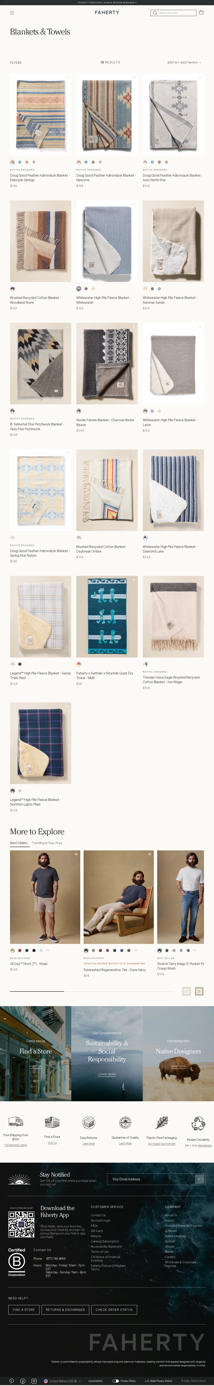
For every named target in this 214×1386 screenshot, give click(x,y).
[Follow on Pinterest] (11, 1381)
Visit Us (36, 1066)
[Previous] (5, 2)
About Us (171, 1215)
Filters (16, 63)
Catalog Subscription (105, 1241)
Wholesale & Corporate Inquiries (180, 1264)
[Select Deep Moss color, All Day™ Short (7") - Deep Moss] (26, 950)
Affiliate (170, 1246)
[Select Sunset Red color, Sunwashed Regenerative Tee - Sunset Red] (100, 950)
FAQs (94, 1226)
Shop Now (178, 1066)
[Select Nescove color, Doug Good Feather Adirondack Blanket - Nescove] (26, 162)
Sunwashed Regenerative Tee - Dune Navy (115, 969)
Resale (172, 1231)
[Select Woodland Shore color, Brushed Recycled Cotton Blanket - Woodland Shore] (12, 288)
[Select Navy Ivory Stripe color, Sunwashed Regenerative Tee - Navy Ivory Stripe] (128, 950)
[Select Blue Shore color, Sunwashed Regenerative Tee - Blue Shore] (121, 950)
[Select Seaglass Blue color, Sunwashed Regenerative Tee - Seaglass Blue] (93, 950)
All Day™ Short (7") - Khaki (28, 963)
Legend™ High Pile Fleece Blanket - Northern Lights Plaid (35, 802)
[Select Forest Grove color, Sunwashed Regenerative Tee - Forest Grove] (114, 950)
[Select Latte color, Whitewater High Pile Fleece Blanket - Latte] (85, 288)
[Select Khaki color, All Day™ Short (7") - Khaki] (12, 950)
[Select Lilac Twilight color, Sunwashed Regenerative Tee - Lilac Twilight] (107, 950)
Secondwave (205, 1145)
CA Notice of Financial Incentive (105, 1258)
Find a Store (24, 1310)
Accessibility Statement (106, 1246)
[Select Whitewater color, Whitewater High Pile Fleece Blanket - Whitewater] (78, 288)
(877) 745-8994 (56, 1259)
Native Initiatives (175, 1236)
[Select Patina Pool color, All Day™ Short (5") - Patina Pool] (40, 950)
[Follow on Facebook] (23, 1381)
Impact (169, 1220)
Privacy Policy (128, 1381)
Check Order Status (114, 1310)
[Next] (208, 2)
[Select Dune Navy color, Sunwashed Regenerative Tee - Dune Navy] (86, 950)
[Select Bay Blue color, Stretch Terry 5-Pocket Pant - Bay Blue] (180, 950)
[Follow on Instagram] (34, 1381)
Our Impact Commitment (162, 1143)
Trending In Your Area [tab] (47, 843)
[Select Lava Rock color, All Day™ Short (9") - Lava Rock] (33, 950)
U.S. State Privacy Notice (158, 1381)
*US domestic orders (15, 1145)
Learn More (107, 1074)
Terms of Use (100, 1252)
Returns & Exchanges (65, 1310)
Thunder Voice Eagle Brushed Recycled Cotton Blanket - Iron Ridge (171, 679)
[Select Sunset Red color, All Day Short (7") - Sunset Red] (19, 950)
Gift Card (97, 1231)
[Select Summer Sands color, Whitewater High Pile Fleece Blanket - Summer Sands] (93, 288)
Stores (169, 1252)
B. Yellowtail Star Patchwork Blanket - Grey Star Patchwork (37, 426)
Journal (170, 1241)
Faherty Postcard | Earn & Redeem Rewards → (107, 2)
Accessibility (95, 1381)
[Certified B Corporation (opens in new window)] (16, 1262)
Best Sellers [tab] (19, 843)
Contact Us (98, 1215)
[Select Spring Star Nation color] (12, 537)
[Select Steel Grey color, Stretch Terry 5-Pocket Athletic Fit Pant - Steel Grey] (188, 950)
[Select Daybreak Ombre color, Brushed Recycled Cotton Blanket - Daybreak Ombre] (78, 537)
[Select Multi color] (78, 664)
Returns (96, 1236)
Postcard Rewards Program (183, 1226)
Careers (170, 1257)
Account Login (100, 1220)
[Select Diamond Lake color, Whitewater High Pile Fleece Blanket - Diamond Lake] (145, 537)
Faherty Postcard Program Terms (108, 1267)
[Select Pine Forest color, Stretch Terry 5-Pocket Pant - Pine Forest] (166, 950)
